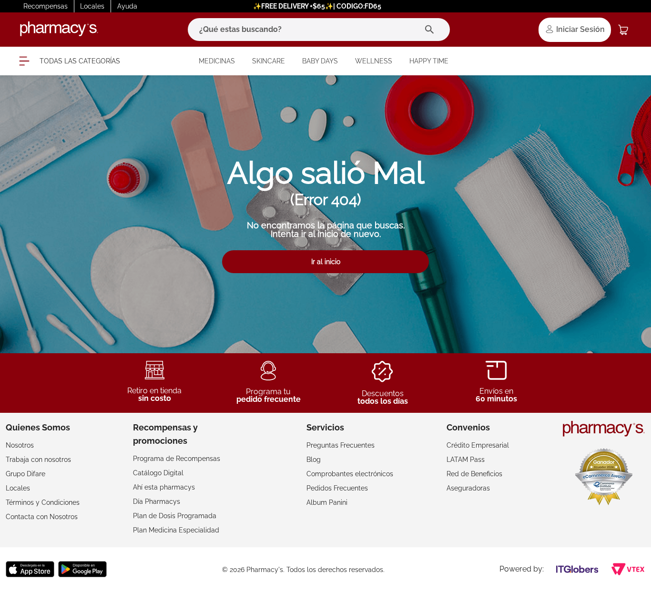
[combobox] (319, 29)
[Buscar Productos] (431, 29)
